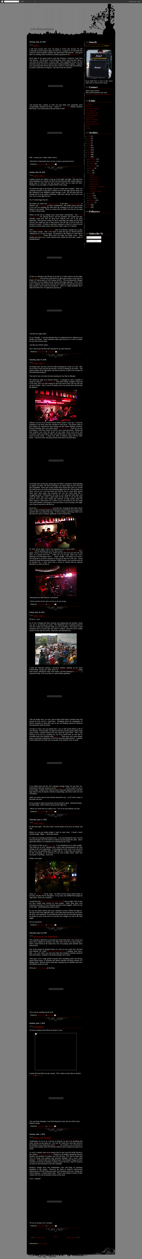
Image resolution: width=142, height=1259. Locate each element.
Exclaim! (89, 106)
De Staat (57, 736)
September (92, 166)
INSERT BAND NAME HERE (52, 901)
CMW (88, 126)
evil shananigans (42, 29)
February (92, 200)
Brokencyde (74, 54)
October (92, 163)
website (32, 1075)
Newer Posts (40, 1238)
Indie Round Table (92, 113)
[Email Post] (55, 164)
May (91, 193)
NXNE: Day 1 (38, 823)
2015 (89, 145)
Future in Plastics (75, 203)
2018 (89, 141)
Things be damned (42, 1138)
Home (56, 1236)
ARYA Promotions (92, 119)
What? (36, 46)
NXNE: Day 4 (38, 176)
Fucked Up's (65, 107)
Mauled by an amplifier (45, 937)
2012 (89, 152)
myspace (39, 1075)
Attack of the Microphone (56, 951)
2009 (89, 205)
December (92, 159)
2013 (89, 150)
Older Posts (70, 1238)
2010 (89, 157)
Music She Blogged (92, 108)
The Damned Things (45, 1154)
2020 (89, 138)
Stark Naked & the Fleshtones (44, 230)
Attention (51, 845)
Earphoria (38, 1027)
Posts (90, 237)
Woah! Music (90, 117)
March (91, 198)
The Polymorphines (48, 382)
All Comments (93, 241)
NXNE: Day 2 (38, 616)
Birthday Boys (61, 788)
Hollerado (77, 671)
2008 (89, 207)
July (90, 170)
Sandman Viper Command (68, 669)
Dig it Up (40, 894)
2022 (89, 136)
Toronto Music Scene (93, 124)
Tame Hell (89, 104)
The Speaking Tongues (44, 508)
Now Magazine (91, 111)
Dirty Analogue (41, 968)
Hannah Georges (53, 203)
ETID (57, 1145)
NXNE (88, 128)
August (91, 168)
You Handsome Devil (70, 551)
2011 (89, 154)
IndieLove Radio (91, 122)
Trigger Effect (34, 278)
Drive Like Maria (35, 235)
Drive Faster (43, 205)
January (92, 202)
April (91, 196)
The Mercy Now (63, 428)
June (91, 173)
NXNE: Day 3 (38, 363)
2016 (89, 143)
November (92, 161)
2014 (89, 147)
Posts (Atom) (42, 1243)
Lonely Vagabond (92, 115)
